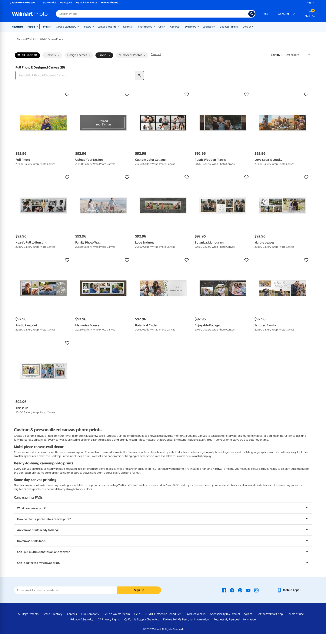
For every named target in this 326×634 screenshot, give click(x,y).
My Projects (66, 2)
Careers (72, 614)
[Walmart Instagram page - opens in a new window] (256, 590)
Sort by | (276, 55)
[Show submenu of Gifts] (165, 26)
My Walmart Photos (86, 2)
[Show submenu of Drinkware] (198, 26)
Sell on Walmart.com (117, 614)
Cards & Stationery (66, 26)
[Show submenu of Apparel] (180, 26)
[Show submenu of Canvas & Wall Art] (118, 26)
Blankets (127, 26)
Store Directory (52, 614)
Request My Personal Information (235, 619)
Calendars (208, 26)
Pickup (31, 26)
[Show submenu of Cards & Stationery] (78, 26)
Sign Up (139, 590)
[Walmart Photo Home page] (30, 14)
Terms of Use (295, 614)
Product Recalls (195, 614)
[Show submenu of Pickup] (38, 26)
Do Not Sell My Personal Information (186, 619)
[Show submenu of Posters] (93, 26)
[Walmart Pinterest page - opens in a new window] (240, 590)
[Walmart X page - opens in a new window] (232, 590)
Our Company (90, 614)
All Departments (28, 614)
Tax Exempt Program (239, 614)
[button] (43, 94)
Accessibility (218, 614)
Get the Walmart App (270, 614)
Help (265, 13)
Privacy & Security (81, 619)
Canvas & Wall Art (107, 26)
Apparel (174, 26)
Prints (46, 26)
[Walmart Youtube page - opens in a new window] (248, 590)
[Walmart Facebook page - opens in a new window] (224, 590)
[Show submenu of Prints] (51, 26)
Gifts (161, 26)
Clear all (156, 54)
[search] (139, 75)
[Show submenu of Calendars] (215, 26)
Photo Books (145, 26)
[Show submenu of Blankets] (133, 26)
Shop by (247, 26)
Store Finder (49, 2)
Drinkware (190, 26)
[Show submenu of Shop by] (253, 26)
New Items (17, 26)
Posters (87, 26)
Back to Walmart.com (23, 2)
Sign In (310, 2)
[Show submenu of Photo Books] (154, 26)
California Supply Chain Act (141, 619)
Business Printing (229, 26)
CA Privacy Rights (109, 619)
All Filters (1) (29, 55)
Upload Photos (109, 2)
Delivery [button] (50, 55)
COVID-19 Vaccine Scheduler (163, 614)
